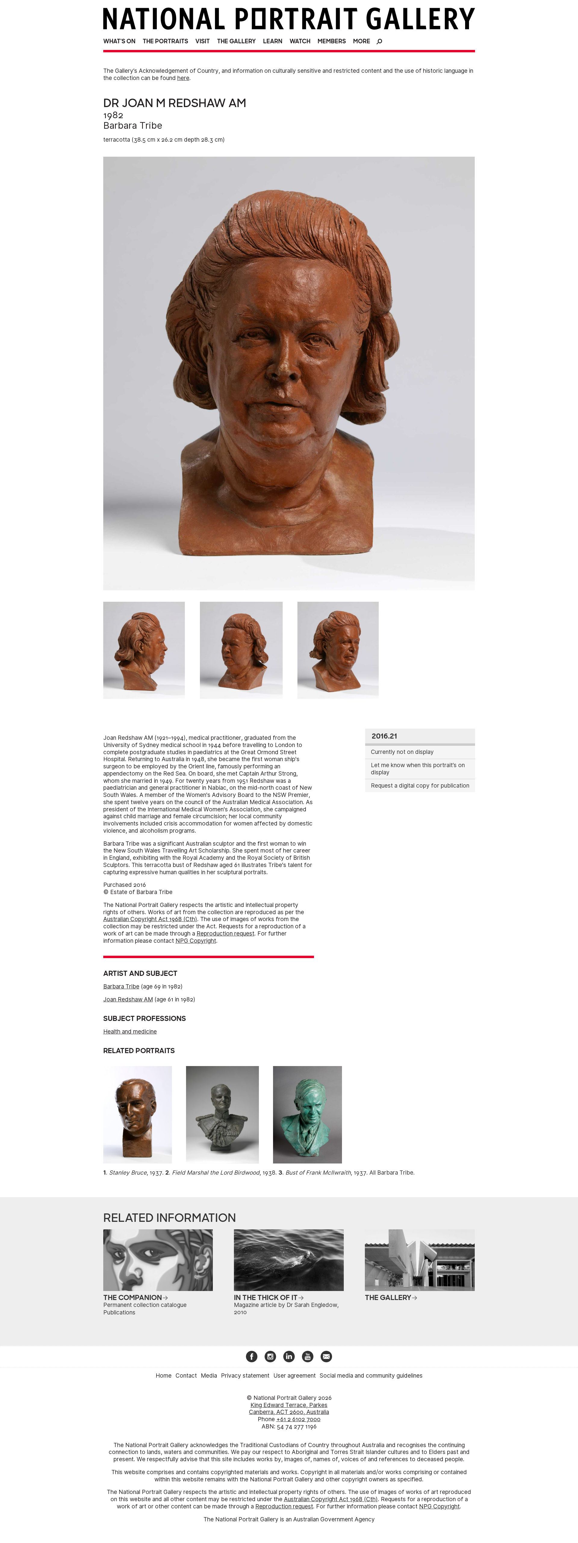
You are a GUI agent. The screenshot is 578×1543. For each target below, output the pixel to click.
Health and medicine (130, 1031)
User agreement (294, 1375)
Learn (272, 41)
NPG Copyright (196, 940)
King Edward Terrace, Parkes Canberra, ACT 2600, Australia (289, 1409)
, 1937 (135, 1172)
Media (209, 1375)
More (361, 41)
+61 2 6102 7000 (298, 1419)
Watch (300, 41)
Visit (202, 41)
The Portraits (165, 41)
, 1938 (223, 1172)
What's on (119, 41)
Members (332, 41)
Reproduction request (225, 933)
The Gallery (236, 41)
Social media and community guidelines (371, 1375)
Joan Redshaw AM (128, 999)
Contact (186, 1375)
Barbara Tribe (132, 125)
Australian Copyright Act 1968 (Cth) (150, 919)
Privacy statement (245, 1375)
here (183, 78)
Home (164, 1375)
